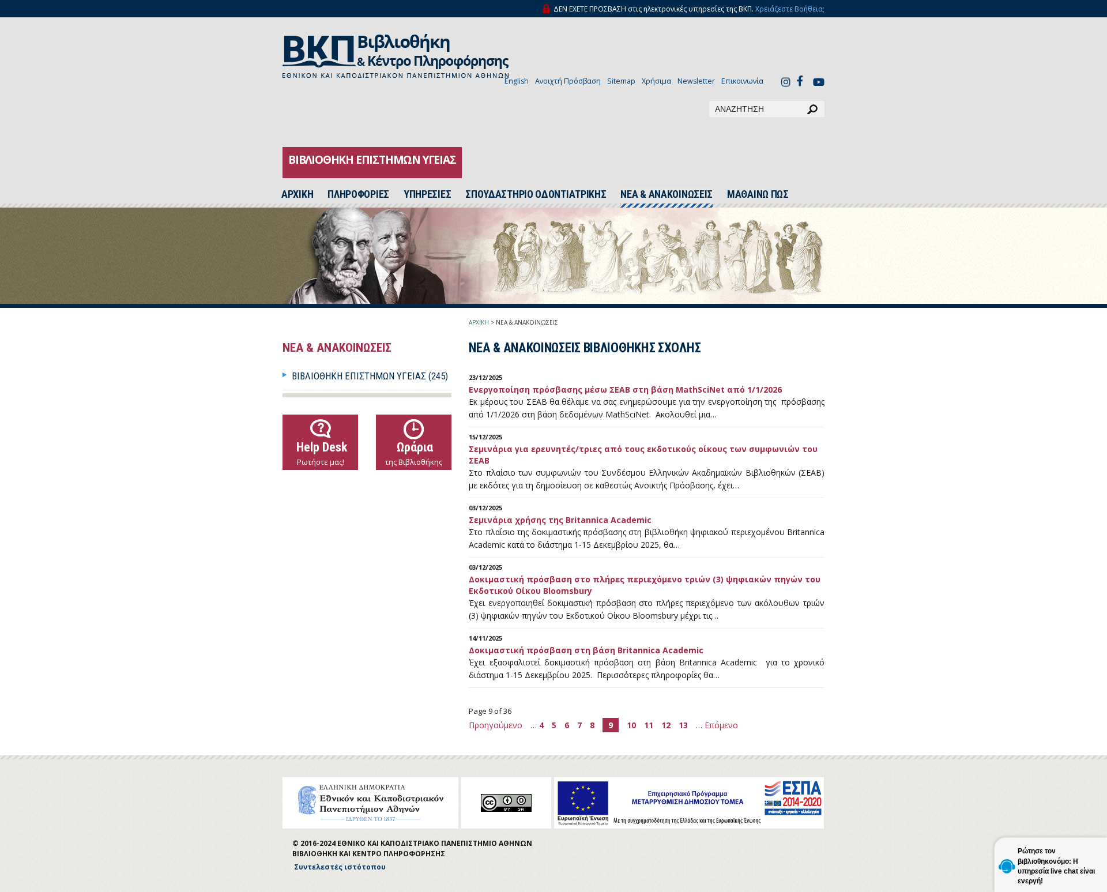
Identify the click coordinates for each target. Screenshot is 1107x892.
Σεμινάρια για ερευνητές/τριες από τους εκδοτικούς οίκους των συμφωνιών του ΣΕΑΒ (643, 454)
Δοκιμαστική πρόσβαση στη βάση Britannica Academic (586, 650)
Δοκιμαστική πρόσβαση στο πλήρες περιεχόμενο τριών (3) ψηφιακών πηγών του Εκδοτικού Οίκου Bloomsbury (644, 585)
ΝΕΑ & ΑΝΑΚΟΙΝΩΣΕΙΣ (666, 194)
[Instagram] (785, 83)
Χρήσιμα (656, 81)
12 (666, 725)
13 (683, 725)
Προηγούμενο (497, 725)
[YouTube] (818, 83)
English (516, 81)
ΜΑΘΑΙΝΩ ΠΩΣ (758, 194)
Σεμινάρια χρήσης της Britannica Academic (560, 519)
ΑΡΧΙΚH (297, 194)
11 (648, 725)
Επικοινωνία (742, 81)
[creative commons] (506, 803)
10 (631, 725)
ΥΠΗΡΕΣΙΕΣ (427, 194)
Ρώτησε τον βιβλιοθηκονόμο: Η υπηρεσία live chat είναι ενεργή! (1056, 866)
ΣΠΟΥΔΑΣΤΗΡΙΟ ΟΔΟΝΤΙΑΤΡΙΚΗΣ (535, 194)
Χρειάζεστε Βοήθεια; (789, 9)
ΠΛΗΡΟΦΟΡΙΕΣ (358, 194)
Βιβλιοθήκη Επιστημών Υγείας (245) (370, 376)
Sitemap (621, 81)
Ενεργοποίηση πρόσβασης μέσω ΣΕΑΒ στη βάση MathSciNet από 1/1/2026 (625, 389)
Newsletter (696, 81)
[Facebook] (803, 80)
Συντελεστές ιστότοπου (340, 867)
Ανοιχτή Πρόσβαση (568, 81)
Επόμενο (721, 725)
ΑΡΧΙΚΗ (479, 322)
